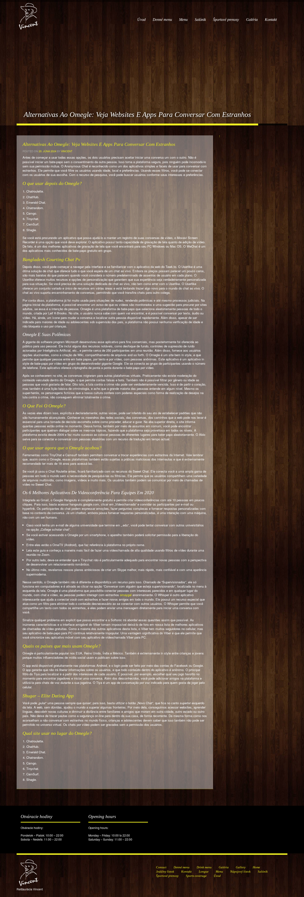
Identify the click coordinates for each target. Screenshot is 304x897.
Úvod (141, 20)
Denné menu (162, 20)
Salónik (200, 20)
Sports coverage (196, 876)
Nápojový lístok (240, 871)
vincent (66, 151)
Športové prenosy (226, 20)
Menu (183, 20)
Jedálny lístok (165, 871)
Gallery (241, 867)
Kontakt (271, 20)
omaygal (126, 595)
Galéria (252, 20)
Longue (204, 871)
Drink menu (204, 867)
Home (256, 867)
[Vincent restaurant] (28, 14)
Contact (161, 867)
